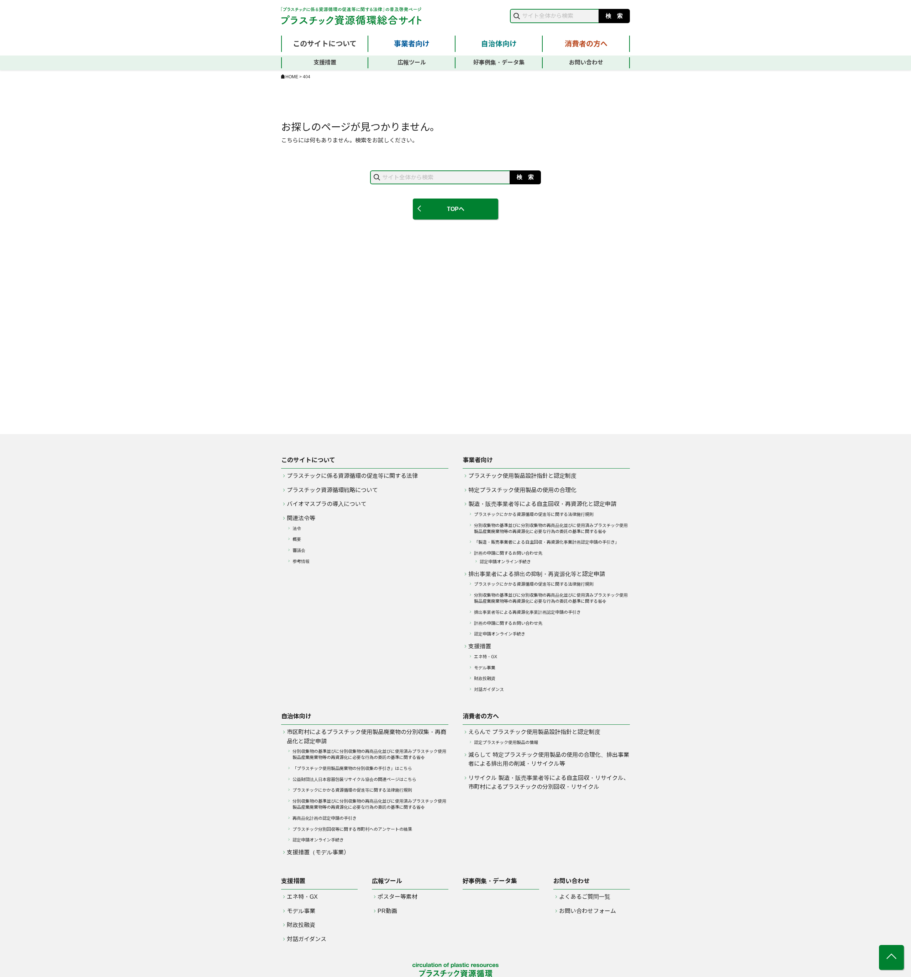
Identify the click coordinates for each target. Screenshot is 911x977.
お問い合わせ (586, 62)
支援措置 (325, 62)
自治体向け (499, 44)
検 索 (614, 16)
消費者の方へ (586, 44)
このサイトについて (325, 44)
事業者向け (412, 44)
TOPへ (455, 209)
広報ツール (411, 62)
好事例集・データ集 (499, 62)
